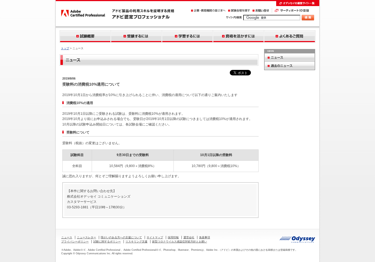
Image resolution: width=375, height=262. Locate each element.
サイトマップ (155, 237)
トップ (65, 48)
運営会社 (188, 237)
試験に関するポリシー (107, 241)
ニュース (66, 237)
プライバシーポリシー (75, 241)
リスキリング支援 (136, 241)
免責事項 (204, 237)
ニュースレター (86, 237)
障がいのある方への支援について (121, 237)
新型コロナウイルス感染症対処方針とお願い (179, 241)
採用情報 (173, 237)
